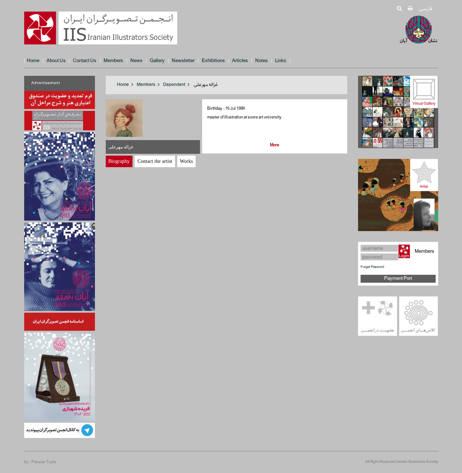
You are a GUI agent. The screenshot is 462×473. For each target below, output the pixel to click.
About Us (56, 61)
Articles (240, 61)
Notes (261, 61)
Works (186, 161)
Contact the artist (155, 161)
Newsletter (183, 61)
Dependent (174, 84)
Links (280, 61)
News (136, 61)
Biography (119, 161)
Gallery (157, 61)
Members (113, 61)
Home (33, 61)
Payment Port (398, 278)
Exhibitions (213, 61)
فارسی (425, 9)
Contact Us (84, 61)
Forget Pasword (372, 267)
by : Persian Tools (40, 462)
